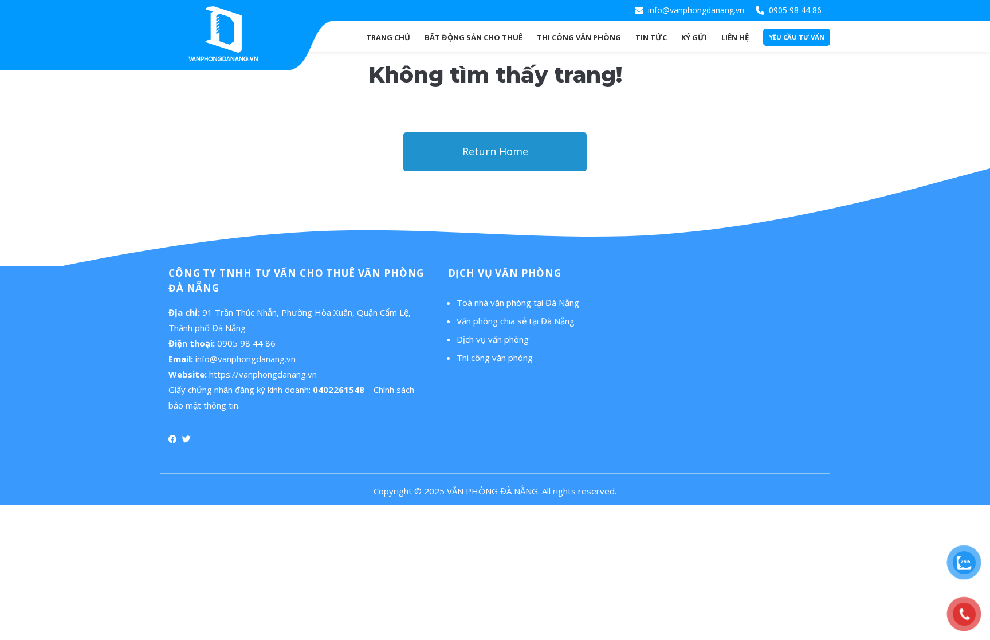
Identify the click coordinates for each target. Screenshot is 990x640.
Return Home (495, 151)
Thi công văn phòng (495, 357)
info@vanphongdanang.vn (696, 10)
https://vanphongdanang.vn (263, 374)
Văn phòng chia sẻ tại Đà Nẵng (516, 321)
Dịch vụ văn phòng (493, 339)
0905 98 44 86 (795, 10)
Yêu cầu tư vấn (796, 37)
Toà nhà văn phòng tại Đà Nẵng (518, 302)
